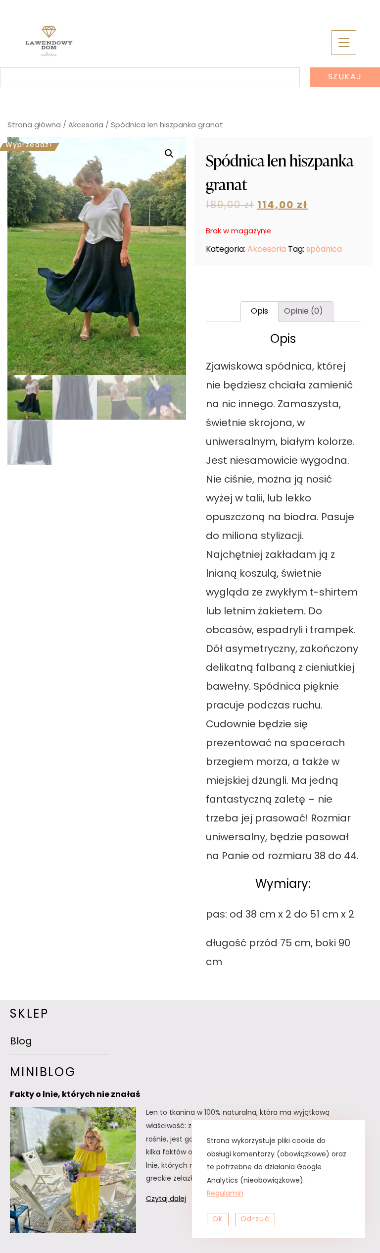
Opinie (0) (303, 312)
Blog (21, 1042)
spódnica (324, 250)
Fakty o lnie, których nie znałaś (75, 1095)
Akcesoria (85, 125)
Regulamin (225, 1194)
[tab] (259, 311)
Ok (217, 1219)
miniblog (43, 1073)
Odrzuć (255, 1219)
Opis (259, 312)
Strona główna (34, 125)
